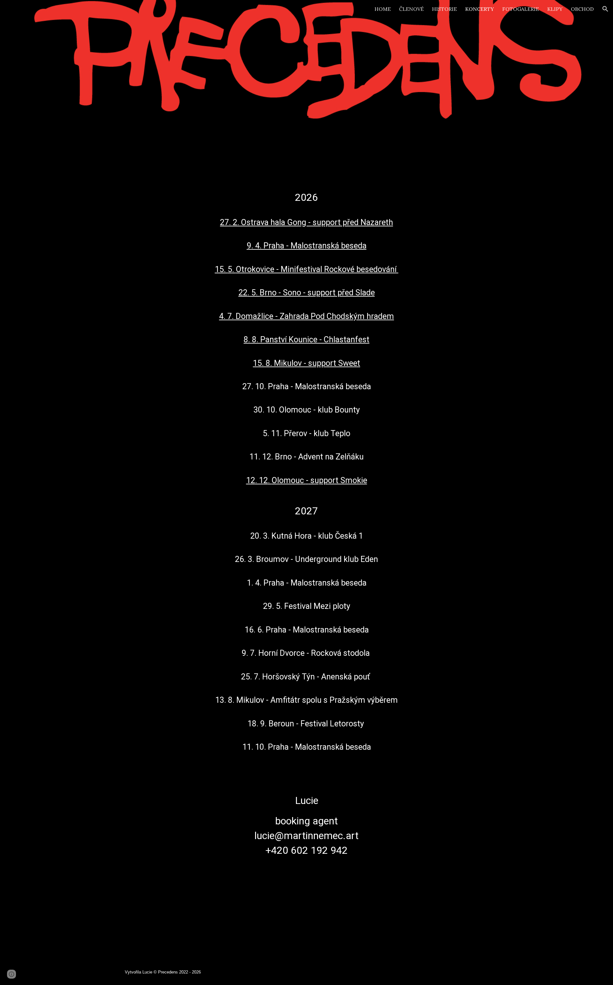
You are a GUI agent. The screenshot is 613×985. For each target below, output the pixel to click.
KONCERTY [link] (479, 9)
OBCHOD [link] (582, 9)
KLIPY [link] (555, 9)
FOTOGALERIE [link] (520, 9)
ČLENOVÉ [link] (411, 9)
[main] (306, 558)
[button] (605, 9)
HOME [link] (383, 9)
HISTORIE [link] (444, 9)
